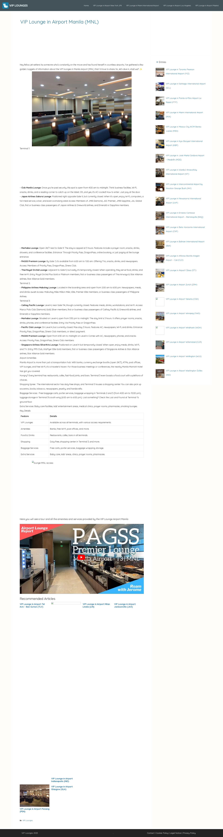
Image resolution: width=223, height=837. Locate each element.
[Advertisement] (82, 45)
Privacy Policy (189, 833)
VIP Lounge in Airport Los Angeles (177, 5)
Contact (150, 833)
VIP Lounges (28, 820)
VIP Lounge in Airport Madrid (206, 5)
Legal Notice (175, 833)
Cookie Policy (162, 833)
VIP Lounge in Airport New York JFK (107, 5)
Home (86, 5)
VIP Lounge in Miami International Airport (142, 5)
